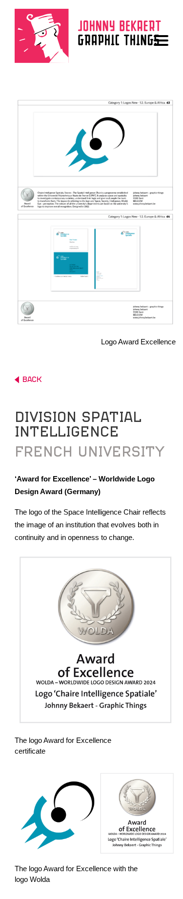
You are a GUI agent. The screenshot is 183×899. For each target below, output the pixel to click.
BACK (31, 380)
